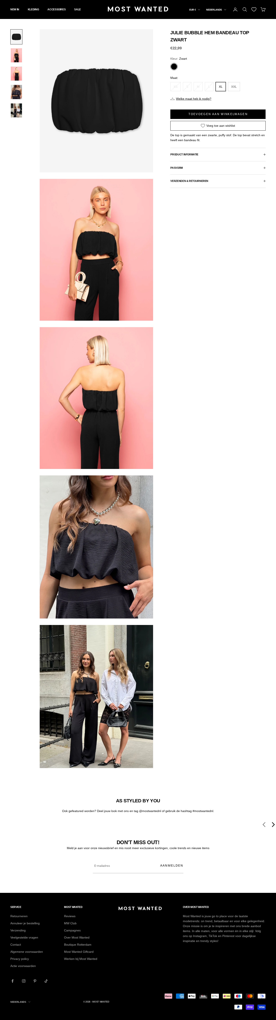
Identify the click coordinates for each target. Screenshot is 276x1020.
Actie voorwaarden (23, 966)
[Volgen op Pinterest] (35, 981)
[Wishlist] (254, 9)
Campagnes (72, 930)
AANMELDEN (171, 865)
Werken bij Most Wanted (80, 959)
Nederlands (214, 9)
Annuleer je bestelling (25, 923)
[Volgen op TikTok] (46, 981)
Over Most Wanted (76, 937)
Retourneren (19, 916)
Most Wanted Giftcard (79, 951)
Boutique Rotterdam (77, 944)
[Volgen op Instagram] (24, 981)
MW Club (70, 923)
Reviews (69, 916)
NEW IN (14, 9)
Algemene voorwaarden (26, 951)
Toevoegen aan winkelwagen (218, 114)
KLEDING (33, 9)
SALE (77, 9)
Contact (15, 944)
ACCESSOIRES (56, 9)
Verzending (18, 930)
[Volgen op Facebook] (12, 981)
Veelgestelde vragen (24, 937)
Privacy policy (19, 959)
